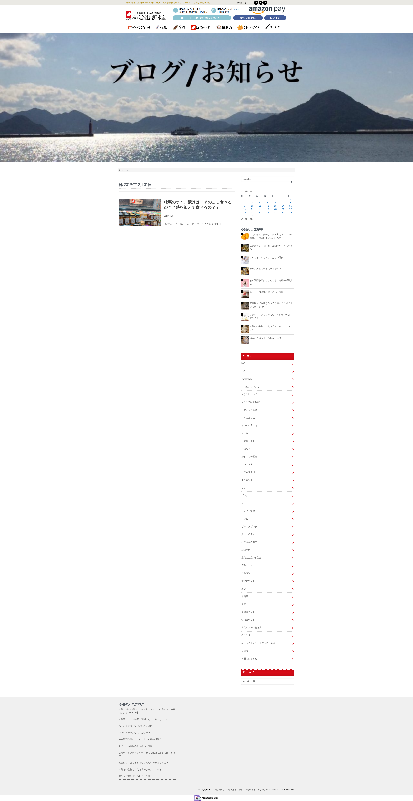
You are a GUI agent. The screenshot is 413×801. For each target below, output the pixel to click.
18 (260, 209)
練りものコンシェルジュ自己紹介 (258, 643)
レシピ (244, 518)
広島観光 (245, 573)
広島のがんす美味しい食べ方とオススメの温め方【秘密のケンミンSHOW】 (271, 236)
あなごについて (249, 394)
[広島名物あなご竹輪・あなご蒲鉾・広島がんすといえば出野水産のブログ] (146, 18)
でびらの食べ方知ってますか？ (265, 269)
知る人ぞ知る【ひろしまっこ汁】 (266, 337)
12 (267, 206)
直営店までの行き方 (251, 627)
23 (244, 212)
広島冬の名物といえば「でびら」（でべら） (270, 328)
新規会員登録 (248, 17)
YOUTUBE (246, 379)
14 (283, 206)
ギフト (244, 487)
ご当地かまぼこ (249, 464)
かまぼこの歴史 (249, 456)
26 (267, 212)
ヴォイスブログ (249, 526)
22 (290, 209)
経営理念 (245, 635)
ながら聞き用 (248, 472)
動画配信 (245, 549)
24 (252, 212)
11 (260, 206)
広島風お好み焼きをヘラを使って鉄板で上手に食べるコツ (271, 305)
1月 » (250, 219)
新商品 (244, 596)
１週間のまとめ (249, 658)
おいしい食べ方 (249, 425)
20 (275, 209)
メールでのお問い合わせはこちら (203, 17)
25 (260, 212)
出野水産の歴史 (249, 542)
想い (243, 588)
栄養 (243, 604)
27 (275, 212)
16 (244, 209)
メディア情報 (248, 511)
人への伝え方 (248, 534)
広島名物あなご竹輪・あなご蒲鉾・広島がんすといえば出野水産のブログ (245, 789)
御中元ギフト (248, 581)
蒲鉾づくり (247, 651)
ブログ (244, 495)
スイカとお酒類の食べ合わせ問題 (266, 292)
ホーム (123, 170)
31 (252, 215)
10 (252, 206)
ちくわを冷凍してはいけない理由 (266, 257)
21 (283, 209)
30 (244, 215)
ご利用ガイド (242, 3)
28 (283, 212)
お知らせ (245, 448)
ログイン (275, 17)
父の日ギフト (248, 620)
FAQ (243, 363)
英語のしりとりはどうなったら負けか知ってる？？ (271, 316)
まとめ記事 (247, 480)
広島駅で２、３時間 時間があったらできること (271, 247)
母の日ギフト (248, 612)
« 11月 (244, 219)
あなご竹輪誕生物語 (251, 402)
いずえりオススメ (250, 410)
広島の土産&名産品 (251, 557)
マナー (244, 503)
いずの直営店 (248, 417)
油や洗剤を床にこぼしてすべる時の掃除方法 (271, 282)
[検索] (291, 182)
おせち (244, 433)
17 (252, 209)
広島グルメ (247, 565)
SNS (243, 371)
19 (267, 209)
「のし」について (250, 386)
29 (290, 212)
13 (275, 206)
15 (290, 206)
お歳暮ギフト (248, 441)
